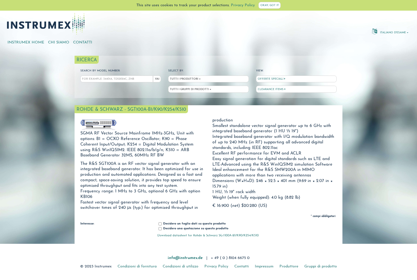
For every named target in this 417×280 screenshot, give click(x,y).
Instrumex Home (25, 42)
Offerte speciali (271, 79)
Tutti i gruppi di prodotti (189, 89)
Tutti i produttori (184, 79)
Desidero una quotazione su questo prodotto (195, 228)
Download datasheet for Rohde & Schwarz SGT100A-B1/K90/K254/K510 (208, 235)
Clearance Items (271, 89)
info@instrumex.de (185, 258)
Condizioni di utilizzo (180, 266)
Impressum (264, 266)
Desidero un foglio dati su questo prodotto (194, 223)
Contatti (82, 42)
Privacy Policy (243, 5)
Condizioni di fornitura (137, 266)
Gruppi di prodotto (320, 266)
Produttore (288, 266)
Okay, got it (269, 5)
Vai (157, 79)
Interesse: (87, 223)
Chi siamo (58, 42)
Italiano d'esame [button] (392, 32)
